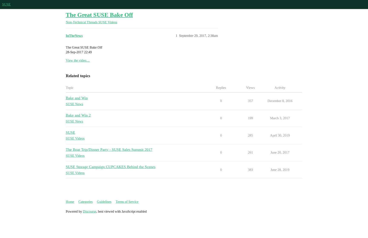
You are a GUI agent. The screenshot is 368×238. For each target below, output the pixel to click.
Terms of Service (127, 201)
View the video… (78, 60)
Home (70, 201)
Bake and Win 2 (78, 115)
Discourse (89, 211)
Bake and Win (77, 98)
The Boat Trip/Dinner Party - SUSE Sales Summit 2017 (109, 149)
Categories (85, 201)
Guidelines (104, 201)
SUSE (6, 4)
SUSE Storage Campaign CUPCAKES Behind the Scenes (110, 167)
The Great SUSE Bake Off (99, 15)
